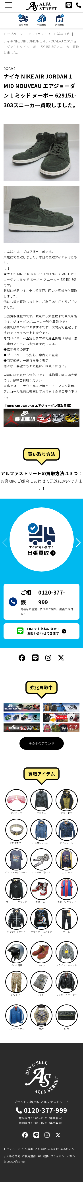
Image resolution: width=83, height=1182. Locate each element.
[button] (76, 542)
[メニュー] (9, 5)
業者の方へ (67, 1149)
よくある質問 (12, 1156)
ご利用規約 (29, 1156)
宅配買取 (40, 1149)
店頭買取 (53, 1149)
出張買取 (27, 1149)
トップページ (12, 1149)
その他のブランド (41, 743)
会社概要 (43, 1156)
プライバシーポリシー (64, 1156)
